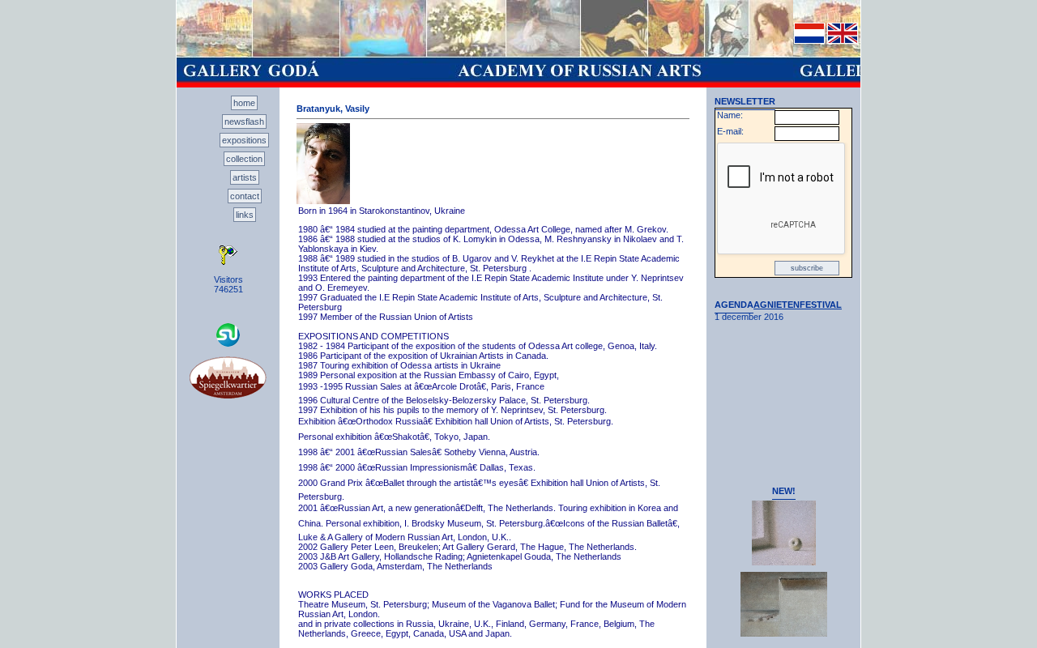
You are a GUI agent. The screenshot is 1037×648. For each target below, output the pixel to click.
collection (244, 159)
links (245, 215)
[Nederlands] (809, 40)
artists (245, 177)
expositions (244, 140)
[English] (842, 40)
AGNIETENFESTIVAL (797, 304)
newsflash (244, 121)
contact (244, 196)
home (244, 103)
